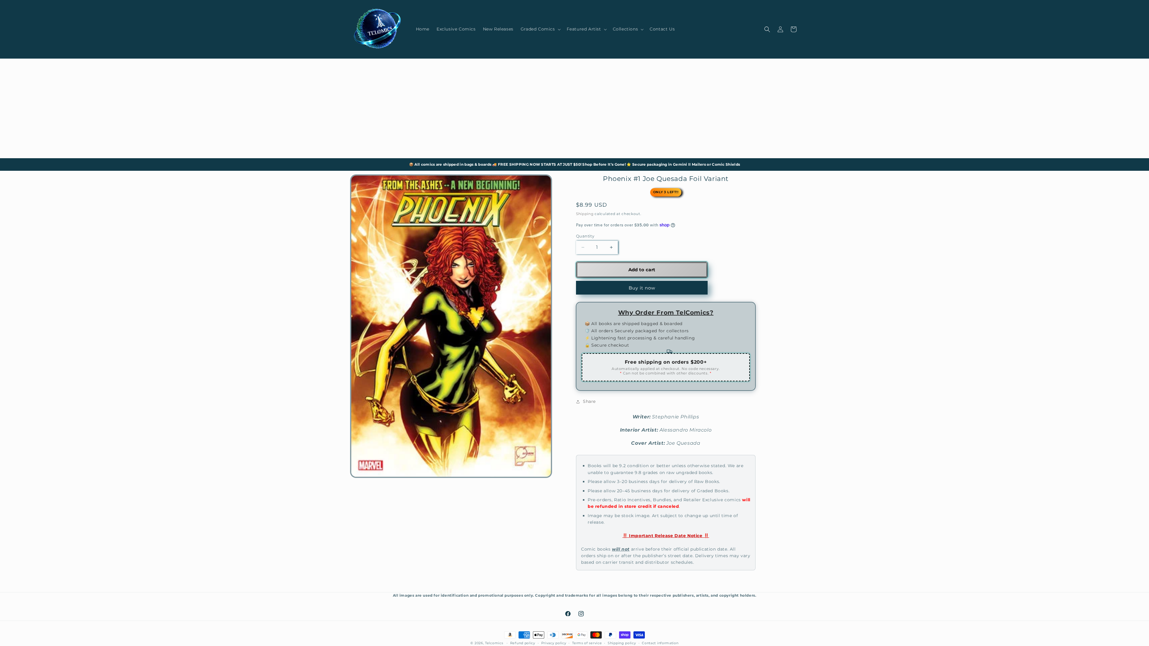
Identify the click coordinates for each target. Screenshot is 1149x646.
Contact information (660, 643)
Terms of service (587, 643)
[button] (540, 29)
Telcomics (494, 643)
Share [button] (589, 401)
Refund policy (522, 643)
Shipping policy (622, 643)
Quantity (585, 235)
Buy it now (642, 288)
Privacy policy (553, 643)
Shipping (585, 213)
